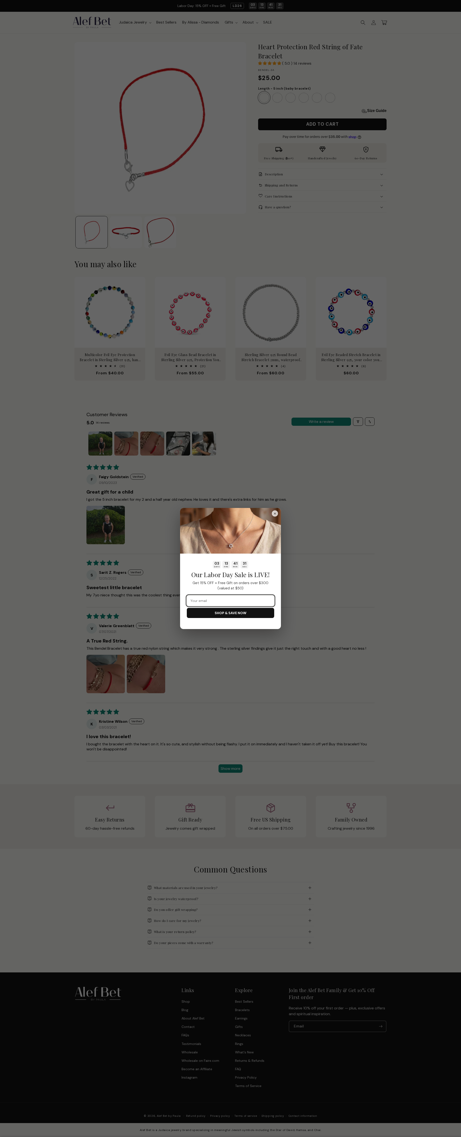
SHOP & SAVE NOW (230, 613)
